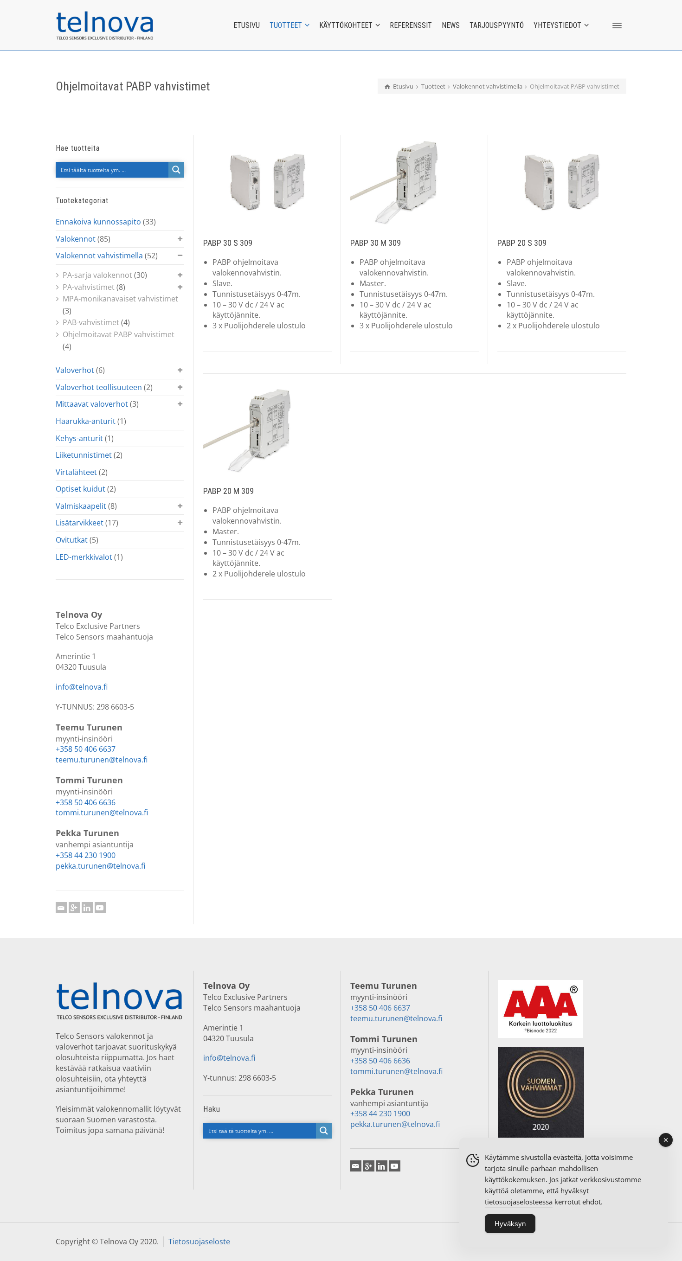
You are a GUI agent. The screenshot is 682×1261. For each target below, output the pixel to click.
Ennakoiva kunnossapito (98, 222)
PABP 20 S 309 (522, 243)
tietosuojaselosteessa (519, 1201)
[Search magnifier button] (176, 170)
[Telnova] (105, 24)
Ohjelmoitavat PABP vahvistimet (118, 334)
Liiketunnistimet (84, 455)
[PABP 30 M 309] (414, 182)
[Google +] (74, 907)
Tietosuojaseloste (199, 1241)
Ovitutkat (72, 540)
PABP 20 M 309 (228, 491)
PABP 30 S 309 (227, 243)
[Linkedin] (87, 907)
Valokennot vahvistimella (99, 255)
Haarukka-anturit (86, 421)
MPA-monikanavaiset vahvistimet (120, 299)
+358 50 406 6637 (86, 749)
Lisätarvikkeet (79, 523)
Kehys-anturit (79, 438)
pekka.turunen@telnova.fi (100, 866)
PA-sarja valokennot (97, 275)
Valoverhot (75, 370)
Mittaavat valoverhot (92, 404)
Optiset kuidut (80, 489)
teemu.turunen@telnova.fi (102, 760)
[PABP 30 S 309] (267, 182)
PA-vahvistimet (89, 287)
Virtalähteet (76, 472)
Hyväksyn (510, 1224)
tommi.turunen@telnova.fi (102, 812)
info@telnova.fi (82, 687)
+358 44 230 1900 (86, 855)
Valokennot (76, 239)
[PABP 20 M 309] (267, 430)
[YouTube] (100, 907)
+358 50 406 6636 (86, 802)
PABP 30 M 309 (375, 243)
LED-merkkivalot (84, 557)
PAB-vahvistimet (91, 322)
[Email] (61, 907)
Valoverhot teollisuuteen (99, 387)
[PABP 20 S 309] (561, 182)
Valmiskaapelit (81, 506)
